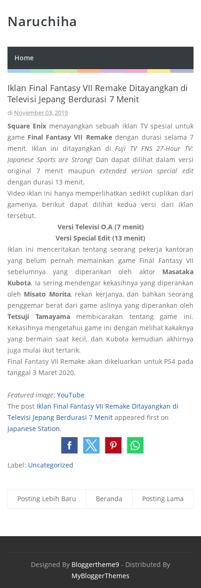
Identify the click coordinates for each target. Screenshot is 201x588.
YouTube (71, 394)
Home (24, 57)
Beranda (109, 498)
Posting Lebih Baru (46, 498)
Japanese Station (33, 428)
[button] (69, 445)
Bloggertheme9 (95, 564)
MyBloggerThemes (100, 575)
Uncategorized (50, 464)
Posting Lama (163, 498)
